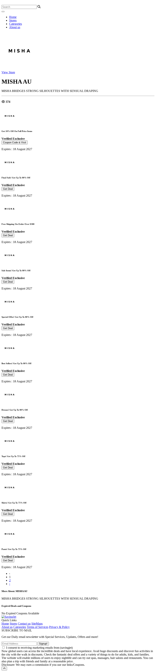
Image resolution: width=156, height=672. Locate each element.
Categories (15, 23)
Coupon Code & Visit (14, 142)
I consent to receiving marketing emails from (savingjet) (39, 647)
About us (14, 27)
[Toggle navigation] (3, 11)
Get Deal (8, 188)
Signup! (43, 643)
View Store (8, 72)
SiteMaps (37, 623)
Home (13, 17)
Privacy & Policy (59, 627)
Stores (13, 20)
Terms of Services (37, 627)
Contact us (24, 623)
